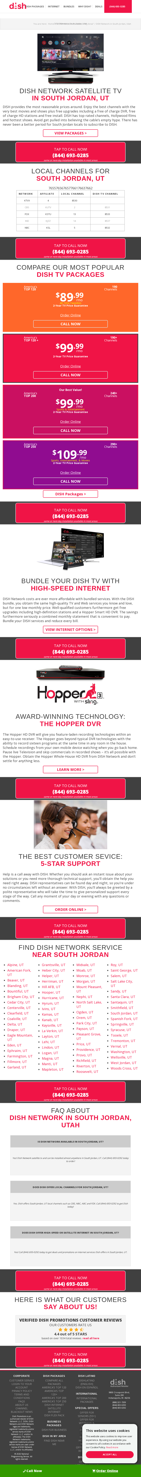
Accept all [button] (110, 1454)
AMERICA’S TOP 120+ (54, 1392)
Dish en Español (86, 1387)
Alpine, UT (15, 965)
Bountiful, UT (18, 991)
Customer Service (21, 1380)
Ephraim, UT (17, 1050)
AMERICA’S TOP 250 (54, 1401)
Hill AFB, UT (51, 987)
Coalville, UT (17, 1019)
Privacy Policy (22, 1391)
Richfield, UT (86, 1060)
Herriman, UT (53, 981)
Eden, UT (14, 1045)
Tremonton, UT (123, 1041)
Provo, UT (84, 1055)
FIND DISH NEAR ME (54, 1442)
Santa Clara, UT (123, 997)
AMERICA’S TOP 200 (54, 1398)
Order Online (70, 315)
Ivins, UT (49, 1009)
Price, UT (83, 1044)
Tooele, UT (119, 1035)
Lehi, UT (48, 1042)
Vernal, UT (119, 1046)
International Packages (86, 1399)
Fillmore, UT (17, 1061)
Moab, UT (84, 970)
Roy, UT (117, 965)
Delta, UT (14, 1024)
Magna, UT (50, 1058)
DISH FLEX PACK (54, 1415)
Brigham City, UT (21, 997)
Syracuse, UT (121, 1030)
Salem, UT (119, 976)
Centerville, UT (19, 1008)
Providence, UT (88, 1049)
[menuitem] (35, 6)
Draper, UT (16, 1030)
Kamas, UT (50, 1014)
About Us (21, 1405)
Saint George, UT (124, 970)
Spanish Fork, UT (124, 1019)
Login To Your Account (22, 1385)
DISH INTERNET (54, 1405)
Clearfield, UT (18, 1013)
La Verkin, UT (52, 1031)
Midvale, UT (85, 965)
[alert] (109, 1443)
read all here (91, 1338)
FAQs (21, 1401)
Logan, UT (50, 1053)
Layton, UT (50, 1036)
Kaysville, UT (52, 1025)
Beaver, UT (16, 980)
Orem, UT (84, 1017)
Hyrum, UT (50, 1003)
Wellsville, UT (121, 1057)
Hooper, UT (51, 992)
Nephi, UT (84, 997)
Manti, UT (50, 1064)
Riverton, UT (86, 1066)
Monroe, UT (85, 976)
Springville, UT (122, 1024)
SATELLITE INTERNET (54, 1410)
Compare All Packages (54, 1382)
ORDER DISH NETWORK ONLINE (86, 1463)
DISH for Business (54, 1430)
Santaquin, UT (122, 1002)
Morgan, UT (85, 981)
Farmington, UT (20, 1056)
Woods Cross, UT (124, 1068)
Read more (112, 1447)
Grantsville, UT (54, 965)
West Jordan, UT (124, 1063)
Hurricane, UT (53, 998)
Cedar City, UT (18, 1002)
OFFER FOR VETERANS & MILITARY (87, 1423)
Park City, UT (86, 1023)
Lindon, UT (50, 1047)
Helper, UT (50, 976)
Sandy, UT (119, 991)
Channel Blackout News (22, 1410)
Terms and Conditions (22, 1396)
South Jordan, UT (124, 1013)
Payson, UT (85, 1028)
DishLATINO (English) (87, 1382)
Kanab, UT (50, 1020)
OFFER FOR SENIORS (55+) (87, 1414)
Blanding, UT (17, 986)
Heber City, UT (53, 970)
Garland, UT (16, 1067)
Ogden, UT (84, 1012)
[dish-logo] (18, 6)
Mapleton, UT (53, 1069)
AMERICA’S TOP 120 (54, 1387)
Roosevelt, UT (87, 1071)
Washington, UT (123, 1052)
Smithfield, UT (122, 1008)
